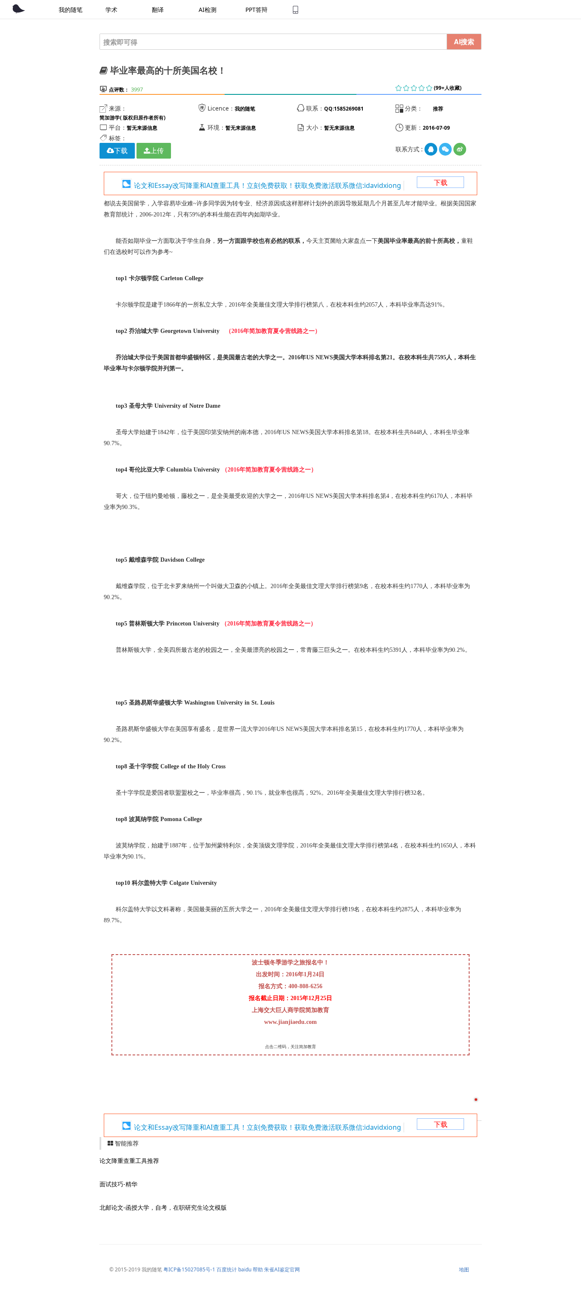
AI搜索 (464, 41)
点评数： (119, 89)
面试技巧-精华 (118, 1184)
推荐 (438, 108)
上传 (157, 150)
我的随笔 (245, 108)
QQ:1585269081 (344, 108)
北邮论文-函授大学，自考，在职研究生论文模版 (163, 1207)
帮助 (258, 1269)
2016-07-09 (436, 127)
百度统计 (226, 1269)
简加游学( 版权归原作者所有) (132, 117)
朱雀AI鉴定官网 (282, 1269)
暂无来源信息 (142, 127)
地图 (464, 1269)
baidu (244, 1269)
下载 (440, 182)
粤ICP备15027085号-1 (189, 1269)
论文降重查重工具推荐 (129, 1161)
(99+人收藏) (447, 87)
